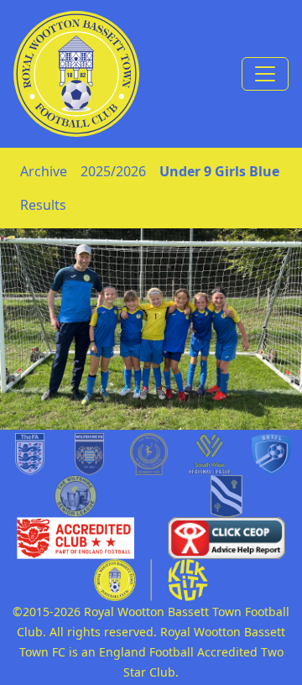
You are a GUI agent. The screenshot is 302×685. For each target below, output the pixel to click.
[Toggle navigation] (265, 74)
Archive (43, 171)
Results (43, 205)
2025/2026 (113, 171)
